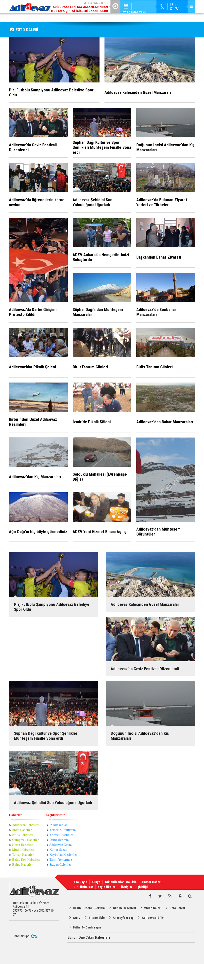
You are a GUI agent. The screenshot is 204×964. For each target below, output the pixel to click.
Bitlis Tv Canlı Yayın (87, 927)
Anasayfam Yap (123, 918)
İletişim (126, 887)
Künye (96, 882)
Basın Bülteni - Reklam (89, 908)
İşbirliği (142, 887)
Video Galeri (152, 908)
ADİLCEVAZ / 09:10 (79, 7)
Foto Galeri (177, 908)
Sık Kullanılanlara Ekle (121, 882)
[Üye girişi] (180, 896)
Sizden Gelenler (60, 864)
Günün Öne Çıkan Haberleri (88, 937)
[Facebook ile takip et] (150, 896)
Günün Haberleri (124, 908)
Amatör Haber (150, 882)
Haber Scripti (21, 936)
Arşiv (76, 918)
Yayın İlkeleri (107, 887)
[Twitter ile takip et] (160, 896)
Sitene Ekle (97, 918)
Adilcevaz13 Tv (153, 918)
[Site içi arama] (190, 896)
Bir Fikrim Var (83, 887)
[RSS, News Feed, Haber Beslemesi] (170, 896)
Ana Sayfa (80, 882)
